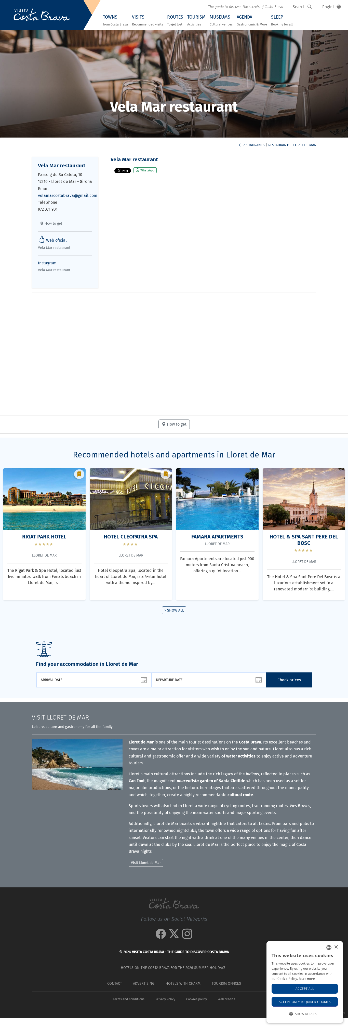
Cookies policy (196, 999)
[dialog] (304, 982)
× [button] (336, 947)
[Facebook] (161, 936)
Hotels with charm (183, 983)
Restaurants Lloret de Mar (292, 145)
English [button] (329, 6)
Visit (60, 717)
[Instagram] (187, 936)
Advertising (143, 983)
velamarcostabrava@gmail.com (67, 195)
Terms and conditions (128, 999)
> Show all (174, 610)
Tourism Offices (226, 983)
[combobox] (328, 947)
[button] (305, 1014)
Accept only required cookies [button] (305, 1002)
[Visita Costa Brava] (42, 15)
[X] (174, 936)
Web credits (226, 999)
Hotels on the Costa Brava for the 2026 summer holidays (173, 968)
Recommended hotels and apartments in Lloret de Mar (174, 454)
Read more (307, 979)
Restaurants (253, 145)
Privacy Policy (165, 999)
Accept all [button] (305, 988)
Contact (114, 983)
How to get (53, 223)
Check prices (289, 680)
